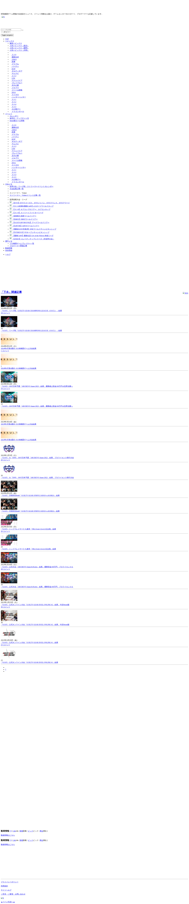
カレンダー (14, 116)
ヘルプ (7, 254)
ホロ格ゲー (16, 109)
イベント (8, 114)
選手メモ (8, 241)
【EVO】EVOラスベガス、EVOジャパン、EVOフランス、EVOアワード (41, 203)
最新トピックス (16, 43)
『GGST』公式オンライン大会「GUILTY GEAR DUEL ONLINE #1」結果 (29, 642)
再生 (41, 831)
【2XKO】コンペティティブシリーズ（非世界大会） (33, 239)
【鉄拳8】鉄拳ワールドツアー (24, 216)
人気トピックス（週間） (19, 48)
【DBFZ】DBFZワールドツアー (25, 219)
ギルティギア (16, 71)
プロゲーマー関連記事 (18, 246)
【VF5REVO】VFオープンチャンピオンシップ (30, 232)
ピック (30, 831)
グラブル (15, 64)
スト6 (13, 55)
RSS (186, 293)
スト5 (13, 107)
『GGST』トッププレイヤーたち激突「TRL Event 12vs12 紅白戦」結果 (28, 529)
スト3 (13, 76)
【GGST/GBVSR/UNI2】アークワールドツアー (30, 222)
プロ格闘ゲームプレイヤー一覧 (22, 243)
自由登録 (8, 250)
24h (14, 831)
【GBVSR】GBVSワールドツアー (25, 226)
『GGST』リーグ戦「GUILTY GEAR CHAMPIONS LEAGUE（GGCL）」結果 (31, 311)
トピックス (9, 41)
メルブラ (15, 88)
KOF (13, 69)
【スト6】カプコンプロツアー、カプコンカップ (31, 209)
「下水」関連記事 (11, 292)
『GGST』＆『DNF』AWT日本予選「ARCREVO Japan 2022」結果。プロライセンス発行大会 (37, 458)
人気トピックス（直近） (19, 46)
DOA (13, 92)
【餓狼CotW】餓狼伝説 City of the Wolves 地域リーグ (32, 236)
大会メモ (8, 184)
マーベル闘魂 (16, 90)
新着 (21, 831)
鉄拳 (13, 62)
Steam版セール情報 (17, 121)
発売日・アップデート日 (19, 118)
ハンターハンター (18, 97)
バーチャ (15, 66)
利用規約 (4, 886)
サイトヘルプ (6, 890)
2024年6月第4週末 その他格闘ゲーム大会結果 (18, 348)
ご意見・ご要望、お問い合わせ (13, 894)
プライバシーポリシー (9, 882)
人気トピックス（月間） (19, 50)
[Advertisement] (66, 24)
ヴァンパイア (16, 80)
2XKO (14, 59)
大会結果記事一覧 (17, 189)
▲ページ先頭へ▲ (8, 902)
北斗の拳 (15, 85)
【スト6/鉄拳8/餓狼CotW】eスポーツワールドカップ (32, 206)
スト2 (13, 102)
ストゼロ (15, 95)
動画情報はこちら (8, 835)
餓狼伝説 (15, 57)
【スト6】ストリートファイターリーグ (27, 213)
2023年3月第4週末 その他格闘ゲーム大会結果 (18, 424)
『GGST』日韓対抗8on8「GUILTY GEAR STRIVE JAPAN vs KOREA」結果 (30, 495)
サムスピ (15, 73)
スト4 (13, 104)
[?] (11, 831)
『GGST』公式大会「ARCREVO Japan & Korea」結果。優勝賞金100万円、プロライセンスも (37, 567)
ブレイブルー (16, 83)
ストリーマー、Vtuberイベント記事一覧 (25, 195)
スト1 (13, 99)
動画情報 (8, 248)
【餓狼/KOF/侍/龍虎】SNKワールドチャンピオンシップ (34, 229)
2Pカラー (7, 32)
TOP (7, 39)
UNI (13, 78)
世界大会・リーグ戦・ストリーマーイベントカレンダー (31, 186)
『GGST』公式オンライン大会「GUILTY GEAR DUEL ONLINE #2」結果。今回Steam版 (35, 605)
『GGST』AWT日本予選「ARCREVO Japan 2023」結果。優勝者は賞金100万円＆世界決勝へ (37, 386)
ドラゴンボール (17, 111)
